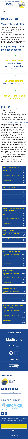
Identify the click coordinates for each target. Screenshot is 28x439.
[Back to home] (14, 4)
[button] (3, 11)
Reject (14, 430)
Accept (14, 426)
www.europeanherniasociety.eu (11, 393)
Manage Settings (14, 435)
